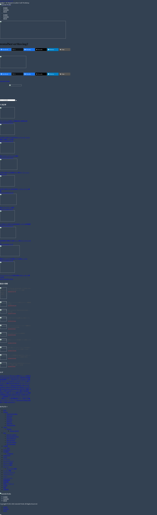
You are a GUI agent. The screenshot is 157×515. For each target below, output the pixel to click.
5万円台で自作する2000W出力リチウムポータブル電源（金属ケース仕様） (19, 364)
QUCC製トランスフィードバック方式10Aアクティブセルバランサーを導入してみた (19, 348)
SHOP (5, 501)
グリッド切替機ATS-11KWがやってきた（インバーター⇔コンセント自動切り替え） (19, 356)
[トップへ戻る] (0, 514)
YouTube (6, 499)
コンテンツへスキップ (6, 1)
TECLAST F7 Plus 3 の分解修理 (16, 333)
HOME (5, 497)
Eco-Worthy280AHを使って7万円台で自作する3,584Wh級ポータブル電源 (19, 289)
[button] (16, 100)
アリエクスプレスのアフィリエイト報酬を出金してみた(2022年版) (19, 326)
